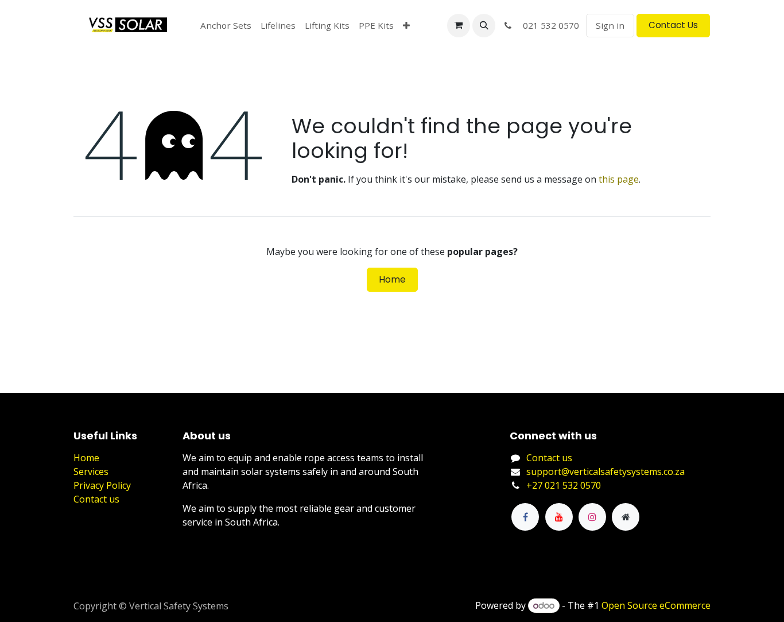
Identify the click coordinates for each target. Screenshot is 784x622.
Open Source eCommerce (656, 605)
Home (392, 279)
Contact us (96, 499)
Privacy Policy (102, 485)
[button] (483, 25)
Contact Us (673, 25)
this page (619, 179)
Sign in (610, 25)
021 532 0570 (547, 25)
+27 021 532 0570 (563, 485)
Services (90, 471)
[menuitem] (226, 25)
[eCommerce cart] (458, 25)
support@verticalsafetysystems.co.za (605, 471)
